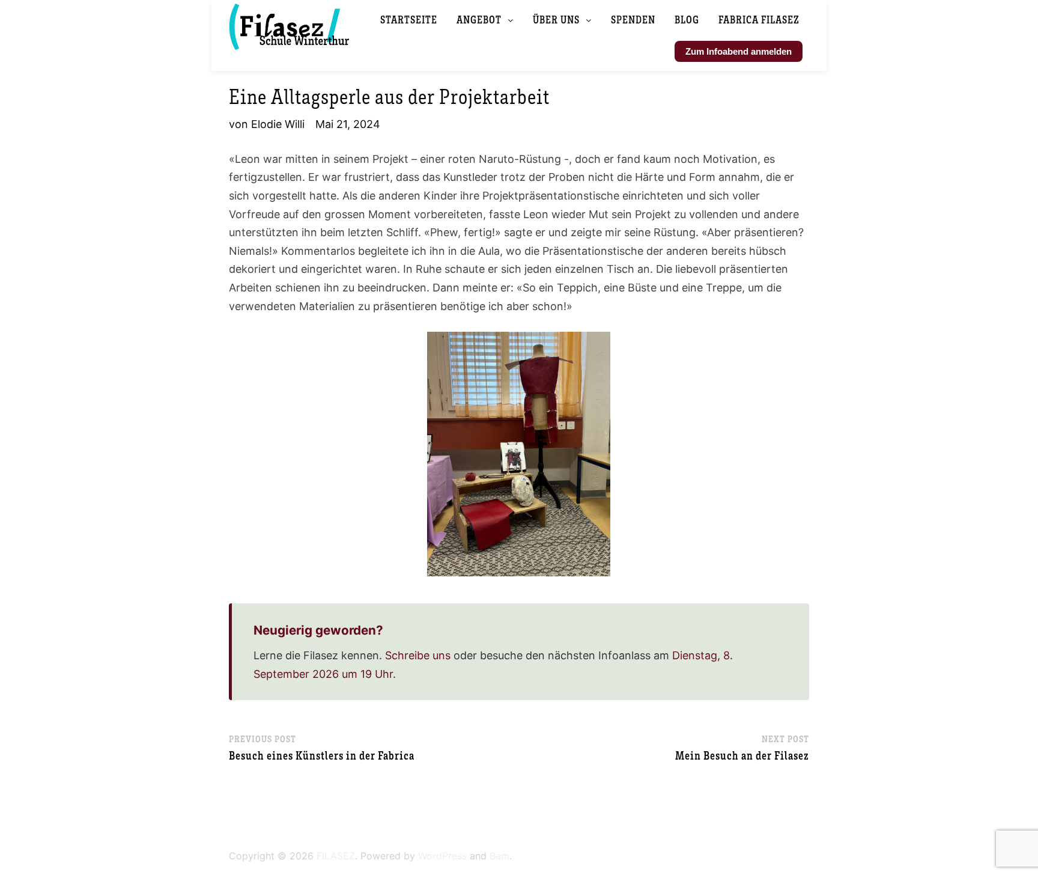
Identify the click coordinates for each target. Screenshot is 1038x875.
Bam (499, 856)
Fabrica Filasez (759, 19)
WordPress (442, 856)
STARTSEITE (408, 19)
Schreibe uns (418, 655)
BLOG (687, 19)
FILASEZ (336, 856)
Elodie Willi (278, 124)
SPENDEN (633, 19)
